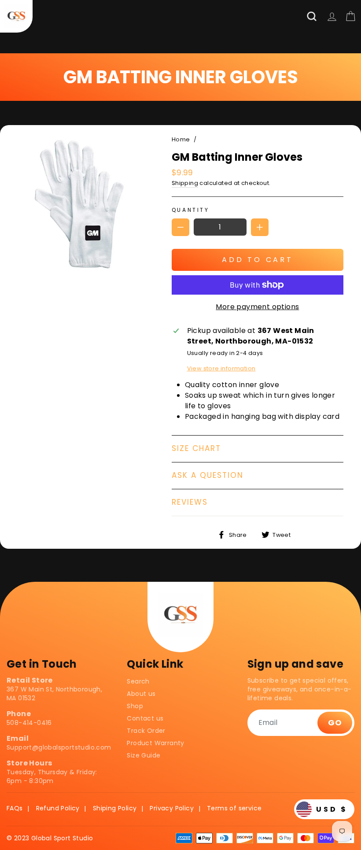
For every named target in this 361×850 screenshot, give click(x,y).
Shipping (185, 183)
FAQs (15, 808)
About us (141, 693)
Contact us (145, 718)
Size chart (196, 448)
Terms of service (234, 808)
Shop (135, 706)
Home (181, 139)
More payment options (257, 307)
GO (335, 722)
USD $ (332, 809)
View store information (221, 368)
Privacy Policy (172, 808)
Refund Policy (58, 808)
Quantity (191, 210)
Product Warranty (155, 743)
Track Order (146, 730)
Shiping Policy (115, 808)
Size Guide (143, 755)
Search (138, 681)
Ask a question (207, 475)
